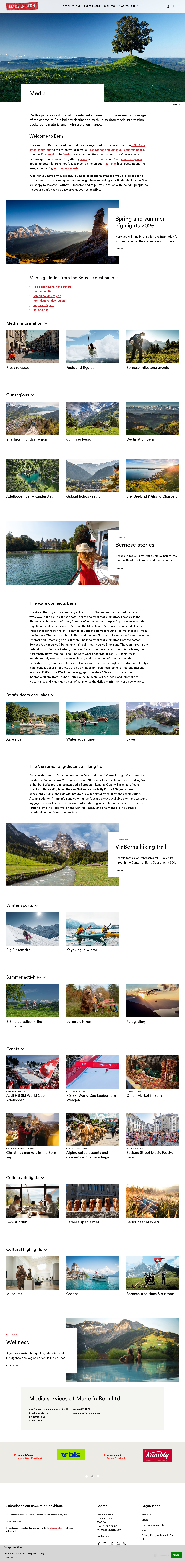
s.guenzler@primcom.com (87, 1413)
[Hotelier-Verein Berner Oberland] (27, 1457)
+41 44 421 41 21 (81, 1409)
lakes (83, 159)
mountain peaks (131, 159)
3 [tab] (98, 1476)
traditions (109, 163)
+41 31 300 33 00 (108, 1526)
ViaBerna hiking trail (140, 847)
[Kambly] (71, 1455)
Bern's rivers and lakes (28, 695)
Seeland (68, 154)
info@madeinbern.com (108, 1530)
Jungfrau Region (43, 305)
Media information (24, 323)
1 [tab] (86, 1476)
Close (176, 1555)
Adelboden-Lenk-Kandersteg (52, 286)
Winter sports (20, 905)
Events (13, 1049)
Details (119, 249)
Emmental (47, 154)
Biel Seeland (41, 310)
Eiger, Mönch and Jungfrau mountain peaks (115, 149)
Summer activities (24, 977)
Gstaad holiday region (47, 296)
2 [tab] (92, 1476)
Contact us (102, 1536)
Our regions (18, 395)
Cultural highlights (24, 1249)
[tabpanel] (114, 1457)
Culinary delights (23, 1178)
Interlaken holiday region (49, 300)
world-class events (66, 168)
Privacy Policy (10, 1557)
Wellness (17, 1342)
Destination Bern (43, 291)
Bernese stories (135, 545)
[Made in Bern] (22, 6)
